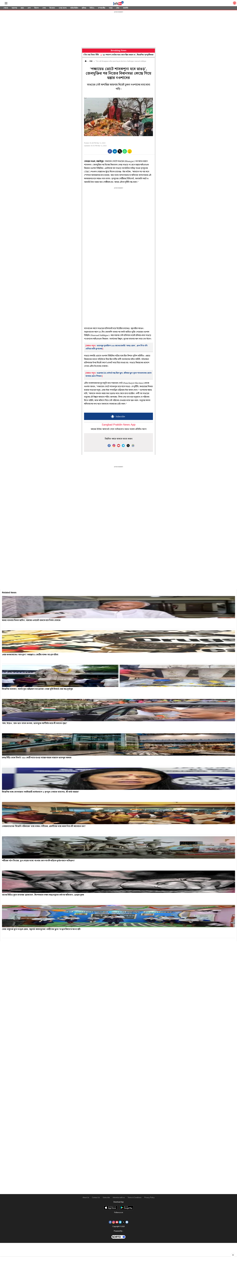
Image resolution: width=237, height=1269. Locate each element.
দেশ (29, 8)
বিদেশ (36, 8)
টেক (117, 8)
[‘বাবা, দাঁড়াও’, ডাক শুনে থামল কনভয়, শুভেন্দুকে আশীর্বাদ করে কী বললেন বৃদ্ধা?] (118, 710)
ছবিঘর (84, 8)
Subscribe (106, 1198)
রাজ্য (22, 8)
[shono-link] (234, 3)
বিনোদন (52, 8)
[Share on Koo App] (129, 153)
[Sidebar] (6, 3)
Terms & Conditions (134, 1198)
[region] (118, 29)
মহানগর (14, 8)
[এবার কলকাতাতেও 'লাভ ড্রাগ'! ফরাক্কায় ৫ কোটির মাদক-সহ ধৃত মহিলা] (118, 641)
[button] (110, 151)
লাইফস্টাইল (74, 8)
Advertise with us (119, 1198)
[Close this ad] (233, 1255)
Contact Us (96, 1198)
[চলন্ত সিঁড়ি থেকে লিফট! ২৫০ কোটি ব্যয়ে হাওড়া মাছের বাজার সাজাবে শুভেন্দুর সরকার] (118, 744)
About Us (86, 1198)
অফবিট (125, 8)
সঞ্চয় (110, 8)
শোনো (6, 8)
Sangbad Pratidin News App (118, 425)
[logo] (118, 3)
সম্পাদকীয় (101, 8)
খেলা (44, 8)
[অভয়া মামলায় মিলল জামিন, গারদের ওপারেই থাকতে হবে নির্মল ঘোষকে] (118, 607)
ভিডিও (92, 8)
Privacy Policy (149, 1198)
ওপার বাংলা (63, 8)
